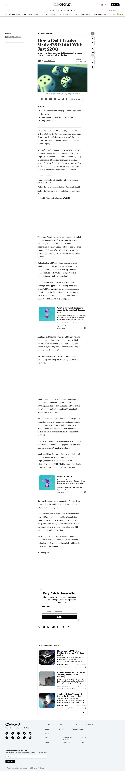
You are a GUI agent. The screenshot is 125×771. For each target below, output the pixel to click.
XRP (60, 14)
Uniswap (57, 282)
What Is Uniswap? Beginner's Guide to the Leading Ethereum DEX (71, 310)
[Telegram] (30, 737)
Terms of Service (67, 737)
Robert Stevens (49, 61)
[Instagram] (12, 733)
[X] (6, 733)
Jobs (82, 742)
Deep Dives (76, 724)
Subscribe (10, 761)
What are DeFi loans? (67, 476)
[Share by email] (50, 99)
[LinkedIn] (24, 733)
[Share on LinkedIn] (46, 99)
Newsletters (71, 10)
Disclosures (48, 740)
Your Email (46, 607)
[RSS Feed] (6, 737)
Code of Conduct (68, 740)
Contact (83, 737)
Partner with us (112, 10)
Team (46, 737)
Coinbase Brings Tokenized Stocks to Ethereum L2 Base (70, 695)
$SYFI (58, 180)
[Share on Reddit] (59, 99)
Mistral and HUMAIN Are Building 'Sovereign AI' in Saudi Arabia (71, 653)
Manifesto (47, 742)
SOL (95, 14)
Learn (57, 10)
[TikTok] (12, 737)
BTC (6, 14)
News (52, 10)
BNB (43, 14)
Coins (47, 729)
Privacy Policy (67, 742)
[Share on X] (42, 99)
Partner (48, 724)
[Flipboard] (24, 737)
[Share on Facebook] (55, 99)
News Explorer (77, 729)
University (89, 724)
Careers (83, 740)
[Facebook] (30, 733)
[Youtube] (18, 737)
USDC (77, 14)
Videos (63, 10)
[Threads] (18, 733)
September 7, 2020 (63, 198)
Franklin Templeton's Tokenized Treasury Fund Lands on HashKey (71, 674)
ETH (25, 14)
